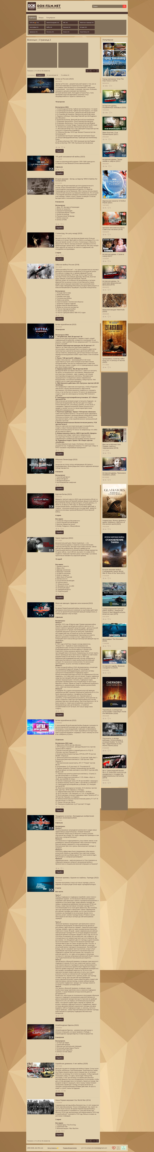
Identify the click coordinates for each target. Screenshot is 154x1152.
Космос (66, 32)
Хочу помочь (52, 1148)
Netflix (49, 27)
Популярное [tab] (50, 18)
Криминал (34, 32)
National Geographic (53, 22)
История (83, 27)
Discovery (50, 32)
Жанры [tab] (41, 18)
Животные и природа (87, 22)
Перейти (60, 151)
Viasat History (84, 32)
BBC (65, 22)
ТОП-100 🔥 (34, 22)
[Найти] (124, 6)
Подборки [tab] (32, 18)
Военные (66, 27)
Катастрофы (34, 27)
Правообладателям (70, 1148)
